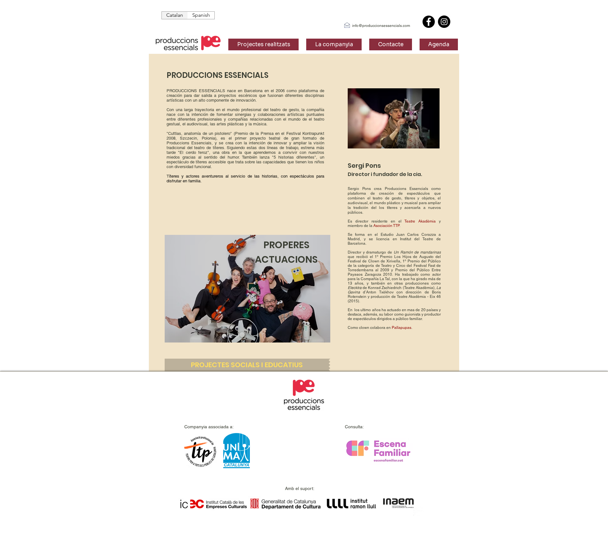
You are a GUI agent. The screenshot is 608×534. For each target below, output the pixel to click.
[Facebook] (428, 22)
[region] (247, 289)
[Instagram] (444, 22)
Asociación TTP (386, 225)
